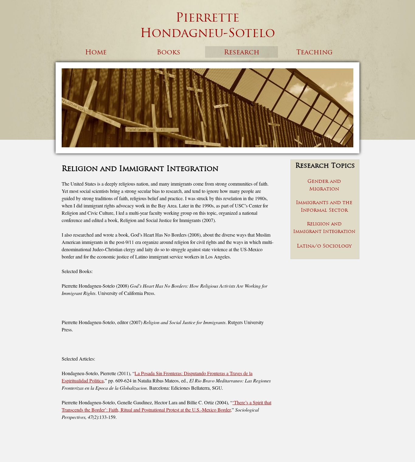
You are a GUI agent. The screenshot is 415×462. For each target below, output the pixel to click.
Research (241, 52)
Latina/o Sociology (324, 246)
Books (168, 52)
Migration (324, 189)
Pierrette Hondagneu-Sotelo (207, 25)
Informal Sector (324, 210)
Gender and (324, 181)
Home (96, 52)
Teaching (314, 52)
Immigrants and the (324, 202)
